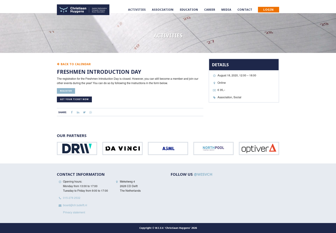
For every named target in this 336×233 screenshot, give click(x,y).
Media (226, 10)
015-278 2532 (71, 198)
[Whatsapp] (90, 112)
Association (163, 10)
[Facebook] (71, 112)
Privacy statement (74, 212)
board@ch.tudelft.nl (75, 205)
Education (189, 10)
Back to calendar (75, 64)
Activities (137, 10)
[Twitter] (84, 112)
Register (66, 90)
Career (209, 10)
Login (268, 10)
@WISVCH (203, 174)
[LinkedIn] (78, 112)
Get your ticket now (74, 99)
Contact (244, 10)
